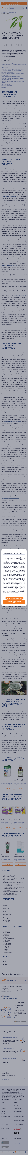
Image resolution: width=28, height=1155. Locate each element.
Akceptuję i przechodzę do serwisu (14, 601)
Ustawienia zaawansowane (14, 598)
